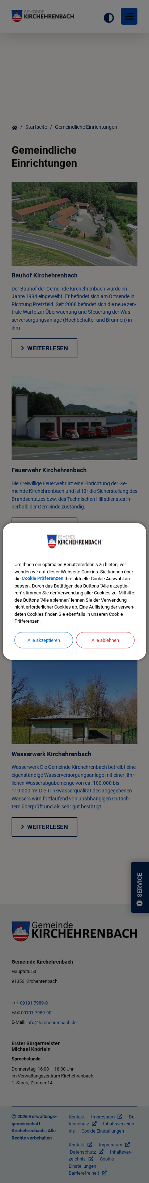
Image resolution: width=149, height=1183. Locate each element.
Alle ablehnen (105, 640)
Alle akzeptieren (43, 640)
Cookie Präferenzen (42, 578)
